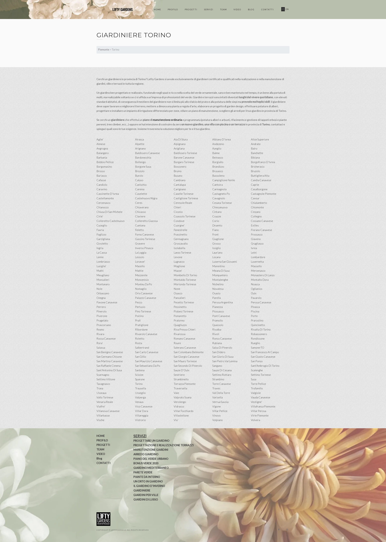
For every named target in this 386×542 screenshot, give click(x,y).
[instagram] (287, 529)
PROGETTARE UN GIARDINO (151, 440)
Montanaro (103, 284)
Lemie (100, 257)
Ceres (138, 202)
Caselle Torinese (183, 193)
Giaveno (256, 239)
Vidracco (179, 406)
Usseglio (140, 392)
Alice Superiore (260, 139)
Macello (140, 266)
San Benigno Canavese (109, 352)
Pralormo (179, 320)
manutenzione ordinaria (167, 119)
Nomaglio (141, 288)
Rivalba (216, 329)
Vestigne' (256, 402)
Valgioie (256, 392)
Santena (139, 370)
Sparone (140, 379)
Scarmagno (102, 374)
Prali (138, 320)
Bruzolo (255, 171)
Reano (100, 329)
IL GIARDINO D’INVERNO (149, 486)
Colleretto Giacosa (146, 221)
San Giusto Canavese (263, 356)
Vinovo (216, 415)
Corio (215, 221)
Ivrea (254, 248)
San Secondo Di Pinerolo (188, 365)
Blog (251, 9)
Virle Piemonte (260, 415)
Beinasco (217, 157)
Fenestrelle (180, 230)
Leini (254, 252)
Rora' (99, 343)
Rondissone (258, 338)
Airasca (139, 139)
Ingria (99, 248)
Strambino (218, 379)
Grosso (216, 243)
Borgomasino (104, 166)
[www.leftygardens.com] (119, 9)
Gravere (140, 243)
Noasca (255, 284)
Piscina (255, 311)
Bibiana (255, 157)
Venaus (139, 402)
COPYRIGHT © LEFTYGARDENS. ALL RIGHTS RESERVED (122, 530)
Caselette (141, 193)
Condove (179, 221)
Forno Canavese (144, 234)
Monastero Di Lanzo (263, 275)
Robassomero (259, 334)
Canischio (141, 184)
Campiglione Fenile (223, 180)
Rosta (138, 343)
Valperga (140, 397)
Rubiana (217, 343)
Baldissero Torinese (185, 153)
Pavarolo (256, 297)
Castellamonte (105, 198)
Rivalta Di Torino (261, 329)
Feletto (139, 230)
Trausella (140, 388)
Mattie (139, 270)
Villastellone (181, 415)
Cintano (217, 211)
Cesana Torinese (222, 202)
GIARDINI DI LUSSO (145, 499)
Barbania (101, 157)
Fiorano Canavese (261, 230)
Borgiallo (217, 162)
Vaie (176, 392)
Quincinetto (258, 325)
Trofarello (257, 388)
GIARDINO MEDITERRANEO (151, 467)
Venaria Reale (104, 402)
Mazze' (178, 270)
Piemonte (103, 49)
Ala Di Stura (181, 139)
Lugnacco (179, 261)
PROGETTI (191, 9)
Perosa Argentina (222, 302)
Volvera (255, 420)
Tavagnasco (103, 383)
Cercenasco (103, 202)
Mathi (100, 270)
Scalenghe (257, 370)
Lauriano (217, 252)
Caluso (139, 180)
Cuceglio (101, 225)
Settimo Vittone (105, 379)
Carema (139, 189)
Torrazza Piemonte (185, 383)
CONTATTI (267, 9)
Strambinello (181, 379)
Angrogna (102, 148)
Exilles (255, 225)
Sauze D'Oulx (181, 370)
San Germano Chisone (109, 356)
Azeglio (216, 148)
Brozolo (139, 171)
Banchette (257, 153)
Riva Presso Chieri (184, 329)
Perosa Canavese (261, 302)
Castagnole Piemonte (263, 193)
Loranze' (140, 261)
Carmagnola (219, 189)
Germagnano (181, 239)
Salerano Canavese (185, 347)
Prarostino (257, 320)
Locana (216, 257)
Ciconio (178, 211)
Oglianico (256, 288)
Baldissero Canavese (147, 153)
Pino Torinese (143, 311)
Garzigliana (103, 239)
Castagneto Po (221, 193)
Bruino (178, 171)
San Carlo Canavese (146, 352)
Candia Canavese (261, 180)
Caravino (101, 189)
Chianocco (102, 207)
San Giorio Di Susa (222, 356)
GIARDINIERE (141, 490)
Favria (100, 230)
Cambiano (179, 180)
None (177, 288)
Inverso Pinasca (144, 248)
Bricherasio (257, 166)
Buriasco (101, 175)
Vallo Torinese (104, 397)
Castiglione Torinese (186, 198)
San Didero (218, 352)
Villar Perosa (258, 411)
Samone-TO (257, 347)
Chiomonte (257, 207)
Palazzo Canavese (145, 297)
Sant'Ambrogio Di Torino (265, 365)
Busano (178, 175)
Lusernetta (257, 261)
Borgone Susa (143, 166)
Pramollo (217, 320)
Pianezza (217, 306)
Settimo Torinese (261, 374)
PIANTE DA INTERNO (146, 476)
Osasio (216, 293)
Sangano (217, 365)
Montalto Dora (260, 279)
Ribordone (141, 329)
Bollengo (140, 162)
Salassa (100, 347)
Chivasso (140, 211)
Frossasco (257, 234)
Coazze (216, 216)
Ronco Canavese (222, 338)
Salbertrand (142, 347)
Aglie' (99, 139)
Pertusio (140, 306)
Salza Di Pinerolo (222, 347)
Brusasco (217, 171)
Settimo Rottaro (221, 374)
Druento (217, 225)
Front (215, 234)
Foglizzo (101, 234)
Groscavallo (181, 243)
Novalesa (217, 288)
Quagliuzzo (180, 325)
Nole (99, 288)
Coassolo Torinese (184, 216)
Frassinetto (180, 234)
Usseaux (101, 392)
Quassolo (217, 325)
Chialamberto (259, 202)
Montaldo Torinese (185, 279)
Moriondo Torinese (185, 284)
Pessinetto (180, 306)
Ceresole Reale (183, 202)
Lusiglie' (101, 266)
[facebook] (278, 529)
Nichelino (218, 284)
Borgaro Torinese (184, 162)
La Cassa (101, 252)
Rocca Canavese (106, 338)
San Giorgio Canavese (186, 356)
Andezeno (218, 144)
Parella (216, 297)
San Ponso (257, 361)
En (287, 9)
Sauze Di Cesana (222, 370)
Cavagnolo (218, 198)
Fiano (215, 230)
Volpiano (217, 420)
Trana (99, 388)
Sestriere (179, 374)
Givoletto (102, 243)
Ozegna (101, 297)
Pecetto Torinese (184, 302)
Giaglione (218, 239)
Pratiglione (141, 325)
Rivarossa (179, 334)
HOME (157, 9)
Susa (253, 379)
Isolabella (179, 248)
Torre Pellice (258, 383)
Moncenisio (142, 279)
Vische (100, 420)
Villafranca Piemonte (263, 406)
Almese (100, 144)
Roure (177, 343)
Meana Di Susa (220, 270)
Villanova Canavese (108, 411)
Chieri (177, 207)
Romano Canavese (184, 338)
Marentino (218, 266)
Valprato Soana (182, 397)
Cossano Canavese (262, 221)
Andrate (256, 144)
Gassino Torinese (145, 239)
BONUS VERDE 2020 (145, 463)
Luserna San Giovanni (224, 261)
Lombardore (258, 257)
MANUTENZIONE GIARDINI (150, 449)
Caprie (255, 184)
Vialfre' (100, 406)
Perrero (101, 306)
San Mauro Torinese (185, 361)
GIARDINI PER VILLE (145, 495)
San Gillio (140, 356)
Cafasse (101, 180)
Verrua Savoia (220, 402)
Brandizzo (218, 166)
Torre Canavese (221, 383)
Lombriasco (103, 261)
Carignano (180, 189)
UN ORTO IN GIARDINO (148, 481)
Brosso (100, 171)
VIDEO (237, 9)
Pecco (138, 302)
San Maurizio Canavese (148, 361)
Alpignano (180, 144)
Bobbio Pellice (105, 162)
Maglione (179, 266)
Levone (178, 257)
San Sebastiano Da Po (147, 365)
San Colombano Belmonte (189, 352)
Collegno (256, 216)
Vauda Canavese (260, 397)
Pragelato (102, 320)
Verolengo (180, 402)
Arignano (140, 148)
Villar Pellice (219, 411)
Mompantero (220, 275)
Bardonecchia (143, 157)
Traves (216, 388)
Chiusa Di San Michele (109, 211)
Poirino (139, 316)
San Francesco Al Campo (265, 352)
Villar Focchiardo (183, 411)
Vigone (216, 406)
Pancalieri (179, 297)
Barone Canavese (184, 157)
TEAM (223, 9)
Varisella (217, 397)
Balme (216, 153)
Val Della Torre (221, 392)
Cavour (255, 198)
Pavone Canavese (106, 302)
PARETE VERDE (142, 472)
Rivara (100, 334)
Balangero (102, 153)
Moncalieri (102, 279)
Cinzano (255, 211)
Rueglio (255, 343)
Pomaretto (180, 316)
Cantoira (217, 184)
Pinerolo (101, 311)
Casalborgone (259, 189)
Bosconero (180, 166)
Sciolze (139, 374)
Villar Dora (141, 411)
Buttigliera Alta (260, 175)
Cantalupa (180, 184)
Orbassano (102, 293)
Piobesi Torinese (183, 311)
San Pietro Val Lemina (224, 361)
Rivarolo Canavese (146, 334)
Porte (254, 316)
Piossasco (218, 311)
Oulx (253, 293)
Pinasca (255, 306)
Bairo (254, 148)
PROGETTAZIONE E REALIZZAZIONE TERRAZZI (163, 445)
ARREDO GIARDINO (145, 454)
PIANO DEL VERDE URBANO (150, 458)
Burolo (139, 175)
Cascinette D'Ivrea (107, 193)
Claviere (140, 216)
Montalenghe (220, 279)
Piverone (101, 316)
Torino (266, 124)
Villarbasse (103, 415)
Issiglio (216, 248)
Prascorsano (103, 325)
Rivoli (215, 334)
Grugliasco (257, 243)
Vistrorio (140, 420)
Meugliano (102, 275)
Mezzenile (141, 275)
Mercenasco (258, 270)
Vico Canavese (143, 406)
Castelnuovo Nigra (146, 198)
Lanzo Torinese (182, 252)
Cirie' (99, 216)
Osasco (178, 293)
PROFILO (173, 9)
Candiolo (101, 184)
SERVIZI (208, 9)
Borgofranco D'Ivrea (263, 162)
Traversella (180, 388)
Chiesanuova (219, 207)
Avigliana (179, 148)
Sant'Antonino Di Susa (109, 370)
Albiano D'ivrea (221, 139)
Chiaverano (142, 207)
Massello (256, 266)
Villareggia (141, 415)
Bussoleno (218, 175)
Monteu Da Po (143, 284)
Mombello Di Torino (185, 275)
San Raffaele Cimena (108, 365)
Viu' (176, 420)
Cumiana (140, 225)
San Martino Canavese (109, 361)
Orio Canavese (144, 293)
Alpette (139, 144)
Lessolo (139, 257)
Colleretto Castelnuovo (110, 221)
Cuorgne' (179, 225)
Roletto (139, 338)
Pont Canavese (221, 316)
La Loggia (140, 252)
